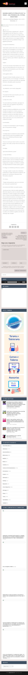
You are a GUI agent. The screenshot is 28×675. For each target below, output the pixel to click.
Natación (5, 483)
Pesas (4, 493)
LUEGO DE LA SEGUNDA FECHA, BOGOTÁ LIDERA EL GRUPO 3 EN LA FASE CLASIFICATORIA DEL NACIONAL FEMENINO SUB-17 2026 (15, 429)
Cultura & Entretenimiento (17, 438)
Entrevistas (12, 20)
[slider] (24, 282)
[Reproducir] (3, 282)
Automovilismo (6, 452)
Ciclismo (5, 464)
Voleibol (4, 503)
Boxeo (4, 461)
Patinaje (5, 490)
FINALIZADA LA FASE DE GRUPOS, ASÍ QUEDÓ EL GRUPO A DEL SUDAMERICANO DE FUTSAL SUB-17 (14, 595)
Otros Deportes (6, 487)
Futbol (13, 416)
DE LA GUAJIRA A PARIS (8, 566)
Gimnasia (5, 477)
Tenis (4, 496)
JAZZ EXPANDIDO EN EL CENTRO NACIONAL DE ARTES (14, 436)
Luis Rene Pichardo (13, 19)
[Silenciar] (21, 282)
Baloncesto (5, 455)
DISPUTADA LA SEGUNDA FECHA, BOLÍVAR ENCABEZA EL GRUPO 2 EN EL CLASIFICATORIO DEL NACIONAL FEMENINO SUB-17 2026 (16, 413)
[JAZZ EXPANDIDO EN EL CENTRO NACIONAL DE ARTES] (4, 436)
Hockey (4, 480)
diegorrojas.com (12, 672)
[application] (14, 282)
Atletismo (5, 448)
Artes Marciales (6, 445)
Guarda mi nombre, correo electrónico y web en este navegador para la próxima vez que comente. (12, 267)
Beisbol (4, 458)
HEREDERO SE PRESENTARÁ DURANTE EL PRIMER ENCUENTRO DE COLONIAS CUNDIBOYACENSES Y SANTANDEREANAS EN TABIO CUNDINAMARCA (13, 537)
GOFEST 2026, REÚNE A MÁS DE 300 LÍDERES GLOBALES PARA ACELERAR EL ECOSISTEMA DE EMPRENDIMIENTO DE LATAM (15, 421)
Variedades (14, 408)
